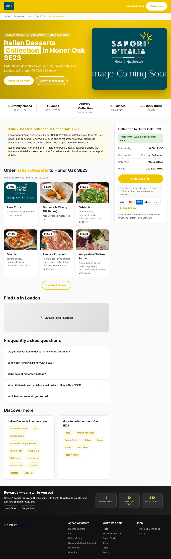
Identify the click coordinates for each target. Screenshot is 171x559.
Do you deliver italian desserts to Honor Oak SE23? (39, 351)
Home (7, 16)
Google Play (28, 508)
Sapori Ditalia (71, 440)
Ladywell (33, 465)
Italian (87, 440)
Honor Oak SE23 (36, 16)
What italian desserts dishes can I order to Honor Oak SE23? (44, 385)
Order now (156, 6)
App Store (11, 508)
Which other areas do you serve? (28, 396)
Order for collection (52, 80)
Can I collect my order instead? (27, 374)
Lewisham (32, 458)
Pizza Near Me (72, 454)
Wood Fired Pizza (85, 432)
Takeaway (19, 16)
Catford (14, 472)
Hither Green (17, 435)
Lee (35, 428)
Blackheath (16, 450)
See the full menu (56, 285)
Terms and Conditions (148, 528)
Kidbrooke (15, 458)
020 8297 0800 (135, 6)
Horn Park (33, 450)
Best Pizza (82, 447)
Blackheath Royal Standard (24, 443)
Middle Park (16, 465)
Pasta (100, 440)
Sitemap (141, 533)
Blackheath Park (18, 428)
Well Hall (29, 472)
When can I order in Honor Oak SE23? (31, 362)
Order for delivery (19, 80)
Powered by (10, 524)
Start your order (140, 178)
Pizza (67, 432)
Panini (68, 447)
